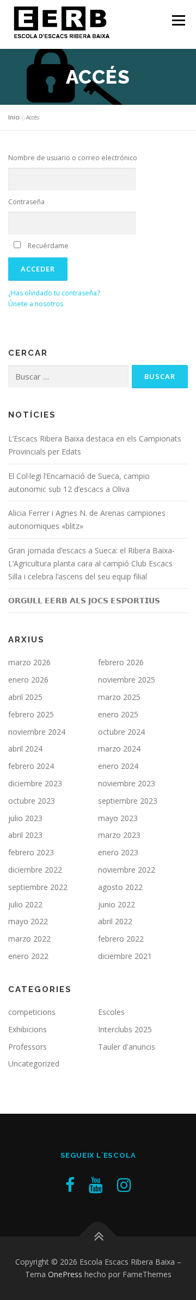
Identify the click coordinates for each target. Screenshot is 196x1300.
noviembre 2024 (36, 732)
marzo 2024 (119, 748)
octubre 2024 (121, 732)
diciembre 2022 (35, 869)
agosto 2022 (120, 887)
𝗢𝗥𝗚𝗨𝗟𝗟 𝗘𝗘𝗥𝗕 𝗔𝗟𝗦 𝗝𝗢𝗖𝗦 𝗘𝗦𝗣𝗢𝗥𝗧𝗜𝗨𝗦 (84, 600)
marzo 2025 (119, 697)
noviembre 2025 (126, 679)
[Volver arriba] (98, 1236)
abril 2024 (25, 748)
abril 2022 (115, 921)
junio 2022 (116, 904)
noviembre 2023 (126, 783)
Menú (178, 20)
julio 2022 (25, 904)
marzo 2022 (29, 938)
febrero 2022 (121, 938)
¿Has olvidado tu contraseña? (54, 293)
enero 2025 (118, 714)
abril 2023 (25, 835)
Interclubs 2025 (125, 1029)
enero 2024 (118, 766)
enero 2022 (28, 956)
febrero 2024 (31, 766)
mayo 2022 (28, 921)
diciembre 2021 (125, 956)
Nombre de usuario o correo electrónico (72, 157)
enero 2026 (28, 679)
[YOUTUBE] (96, 1184)
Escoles (111, 1012)
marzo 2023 (119, 835)
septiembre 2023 (127, 801)
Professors (27, 1047)
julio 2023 (25, 818)
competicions (32, 1012)
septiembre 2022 (38, 887)
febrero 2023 (31, 852)
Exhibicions (27, 1029)
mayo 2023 (118, 818)
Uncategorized (33, 1063)
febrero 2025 (31, 714)
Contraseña (26, 201)
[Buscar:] (68, 376)
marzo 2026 (29, 662)
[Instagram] (124, 1184)
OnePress (65, 1274)
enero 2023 (118, 852)
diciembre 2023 (35, 783)
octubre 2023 (31, 801)
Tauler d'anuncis (126, 1047)
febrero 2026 (121, 662)
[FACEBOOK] (70, 1184)
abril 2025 (25, 697)
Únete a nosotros (35, 303)
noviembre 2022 (126, 869)
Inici (14, 117)
